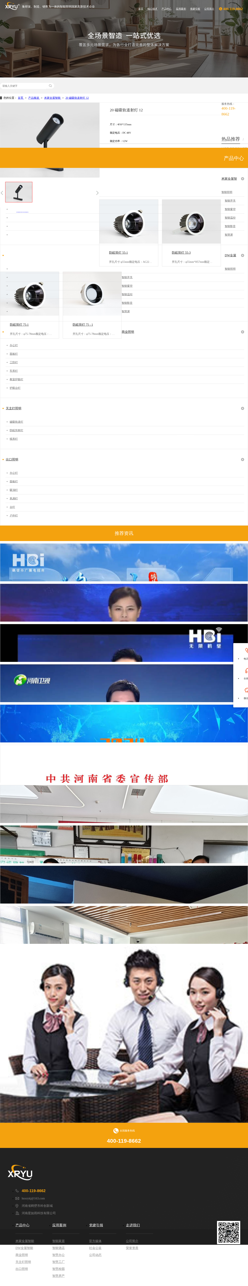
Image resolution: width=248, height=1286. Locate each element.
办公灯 (14, 345)
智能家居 (58, 1241)
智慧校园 (58, 1269)
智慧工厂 (58, 1262)
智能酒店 (58, 1248)
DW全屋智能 (230, 257)
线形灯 (14, 438)
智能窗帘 (230, 209)
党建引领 (195, 9)
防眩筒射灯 (16, 430)
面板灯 (14, 353)
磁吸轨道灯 (16, 421)
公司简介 (209, 9)
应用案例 (181, 9)
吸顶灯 (14, 490)
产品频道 (34, 97)
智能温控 (230, 217)
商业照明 (128, 331)
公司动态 (95, 1255)
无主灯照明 (13, 408)
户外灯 (14, 515)
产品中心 (167, 9)
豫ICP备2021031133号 (187, 1262)
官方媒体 (95, 1241)
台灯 (12, 507)
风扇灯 (14, 498)
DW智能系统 (212, 1262)
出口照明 (12, 459)
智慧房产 (58, 1275)
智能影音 (230, 226)
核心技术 (152, 9)
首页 (140, 9)
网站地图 (229, 1262)
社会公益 (95, 1248)
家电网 (219, 1278)
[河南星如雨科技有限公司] (39, 1172)
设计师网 (234, 1278)
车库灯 (14, 370)
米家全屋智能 (52, 97)
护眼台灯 (15, 388)
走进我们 (133, 1225)
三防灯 (14, 362)
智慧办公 (58, 1255)
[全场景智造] (124, 38)
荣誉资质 (132, 1248)
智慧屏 (229, 234)
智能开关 (230, 200)
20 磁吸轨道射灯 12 (77, 97)
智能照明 (226, 192)
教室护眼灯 (16, 379)
